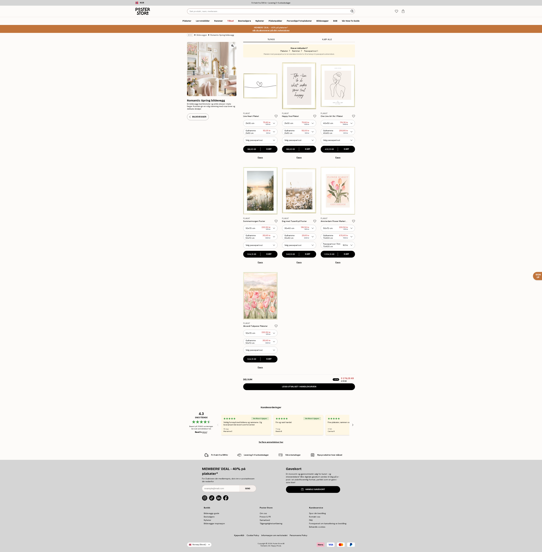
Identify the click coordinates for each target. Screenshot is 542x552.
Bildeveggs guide (211, 513)
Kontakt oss (314, 516)
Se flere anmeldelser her (271, 442)
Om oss (263, 513)
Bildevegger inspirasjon (214, 523)
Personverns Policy (299, 535)
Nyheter (207, 520)
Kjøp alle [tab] (327, 39)
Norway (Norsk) (199, 544)
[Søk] (352, 11)
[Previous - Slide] (218, 425)
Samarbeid (265, 520)
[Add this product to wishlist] (276, 116)
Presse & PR (265, 516)
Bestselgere (209, 516)
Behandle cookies (317, 527)
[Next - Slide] (352, 425)
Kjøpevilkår (239, 535)
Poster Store (277, 544)
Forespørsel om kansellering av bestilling (327, 523)
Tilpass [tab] (271, 39)
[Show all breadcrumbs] (190, 35)
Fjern (260, 157)
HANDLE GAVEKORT (315, 489)
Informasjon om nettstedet (274, 535)
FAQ (311, 520)
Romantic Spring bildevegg (222, 35)
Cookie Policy (253, 535)
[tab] (396, 11)
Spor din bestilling (317, 513)
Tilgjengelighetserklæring (271, 523)
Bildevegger (202, 35)
